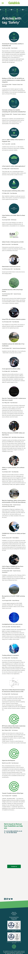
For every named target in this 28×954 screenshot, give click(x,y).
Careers (14, 914)
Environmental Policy (14, 917)
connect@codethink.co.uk (14, 831)
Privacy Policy (14, 918)
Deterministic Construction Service (11, 266)
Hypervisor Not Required (8, 760)
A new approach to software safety (11, 368)
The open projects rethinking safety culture (13, 190)
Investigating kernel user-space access (12, 624)
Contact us (14, 866)
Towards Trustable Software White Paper (12, 793)
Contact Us (14, 919)
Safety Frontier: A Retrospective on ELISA (13, 242)
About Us (14, 912)
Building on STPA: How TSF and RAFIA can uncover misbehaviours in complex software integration (13, 80)
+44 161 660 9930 (11, 832)
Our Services (14, 913)
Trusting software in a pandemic (10, 655)
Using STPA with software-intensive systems (13, 319)
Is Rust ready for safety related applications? (13, 166)
